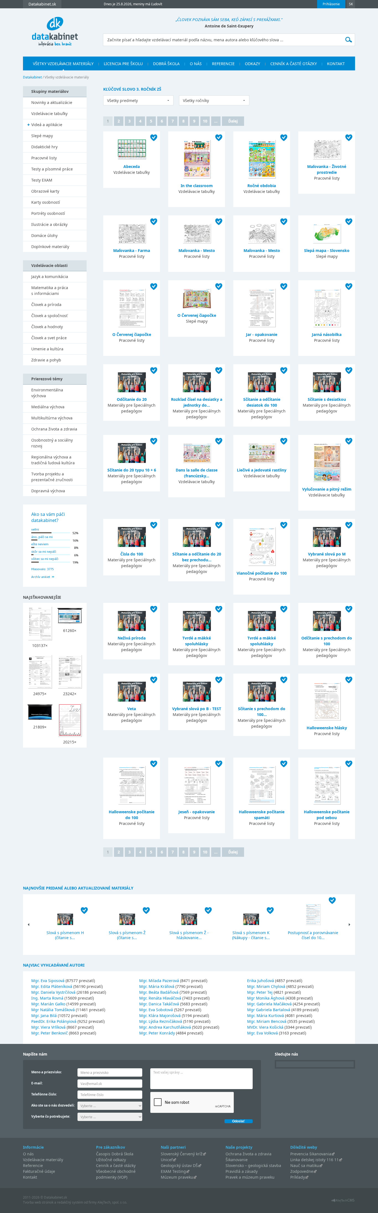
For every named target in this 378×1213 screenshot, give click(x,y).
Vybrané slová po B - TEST (196, 708)
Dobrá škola (166, 63)
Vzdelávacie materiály (43, 1159)
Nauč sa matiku (304, 1165)
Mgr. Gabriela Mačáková (269, 1003)
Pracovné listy (44, 157)
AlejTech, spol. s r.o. (112, 1202)
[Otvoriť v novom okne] (343, 1201)
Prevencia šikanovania (310, 1153)
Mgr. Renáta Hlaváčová (160, 998)
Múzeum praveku (177, 1177)
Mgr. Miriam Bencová (266, 1021)
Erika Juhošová (260, 980)
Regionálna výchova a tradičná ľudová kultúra (53, 459)
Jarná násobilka (326, 334)
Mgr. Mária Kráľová (156, 986)
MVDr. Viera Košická (265, 1027)
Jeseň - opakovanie (196, 811)
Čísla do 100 (131, 554)
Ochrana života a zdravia (54, 429)
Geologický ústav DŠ (179, 1165)
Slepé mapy (42, 135)
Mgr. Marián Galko (48, 1003)
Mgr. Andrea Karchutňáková (165, 1027)
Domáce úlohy (44, 235)
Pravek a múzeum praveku (250, 1177)
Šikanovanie (237, 1159)
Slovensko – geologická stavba (253, 1165)
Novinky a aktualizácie (51, 102)
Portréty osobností (48, 213)
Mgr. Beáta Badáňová (158, 992)
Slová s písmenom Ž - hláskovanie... (189, 935)
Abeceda (131, 166)
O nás (196, 63)
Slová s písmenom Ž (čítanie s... (127, 935)
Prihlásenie (331, 4)
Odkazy (252, 63)
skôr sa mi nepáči (43, 551)
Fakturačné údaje (39, 1171)
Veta (131, 708)
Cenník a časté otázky (293, 63)
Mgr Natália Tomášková (53, 1009)
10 (205, 121)
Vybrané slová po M (327, 554)
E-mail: (37, 1083)
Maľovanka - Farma (131, 250)
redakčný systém (70, 1202)
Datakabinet (32, 77)
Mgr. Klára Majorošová (160, 1015)
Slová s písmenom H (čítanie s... (65, 935)
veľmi (35, 529)
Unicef (167, 1159)
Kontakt (336, 63)
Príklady (297, 1177)
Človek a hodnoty (47, 326)
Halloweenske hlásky (327, 727)
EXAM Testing (173, 1171)
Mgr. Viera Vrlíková (48, 1027)
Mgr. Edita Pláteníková (51, 986)
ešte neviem (39, 544)
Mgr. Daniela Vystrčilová (53, 992)
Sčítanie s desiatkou (327, 399)
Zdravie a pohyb (46, 360)
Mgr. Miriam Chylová (266, 986)
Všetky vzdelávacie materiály (63, 63)
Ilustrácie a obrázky (49, 224)
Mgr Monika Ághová (265, 998)
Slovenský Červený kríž (182, 1153)
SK (351, 4)
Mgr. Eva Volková (262, 1033)
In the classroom (197, 185)
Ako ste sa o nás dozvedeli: (53, 1105)
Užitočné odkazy (111, 1159)
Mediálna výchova (47, 406)
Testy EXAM (41, 180)
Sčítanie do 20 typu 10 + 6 (131, 470)
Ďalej (233, 121)
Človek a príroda (46, 304)
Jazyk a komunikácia (49, 276)
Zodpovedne (301, 1171)
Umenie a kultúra (47, 348)
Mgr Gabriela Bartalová (268, 1009)
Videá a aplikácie (46, 124)
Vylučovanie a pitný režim (326, 489)
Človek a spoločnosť (49, 315)
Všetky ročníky (196, 100)
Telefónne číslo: (44, 1094)
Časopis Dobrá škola (114, 1153)
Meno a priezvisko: (46, 1072)
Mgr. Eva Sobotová (156, 1009)
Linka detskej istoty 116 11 (314, 1159)
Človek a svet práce (49, 337)
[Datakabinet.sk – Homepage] (55, 28)
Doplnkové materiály (50, 246)
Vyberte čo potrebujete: (50, 1116)
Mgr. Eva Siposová (47, 980)
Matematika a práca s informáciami (49, 290)
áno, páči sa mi (42, 537)
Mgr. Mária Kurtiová (265, 1015)
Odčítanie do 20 (132, 399)
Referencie (223, 63)
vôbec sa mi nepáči (44, 559)
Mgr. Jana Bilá (44, 1015)
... (216, 121)
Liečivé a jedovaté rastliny (261, 470)
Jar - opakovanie (261, 334)
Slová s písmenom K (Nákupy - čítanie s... (251, 935)
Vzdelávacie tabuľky (49, 113)
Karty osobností (45, 202)
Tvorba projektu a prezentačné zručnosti (52, 476)
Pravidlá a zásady (242, 1171)
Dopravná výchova (48, 490)
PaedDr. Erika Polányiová (53, 1021)
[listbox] (138, 100)
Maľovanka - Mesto (196, 250)
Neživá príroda (132, 638)
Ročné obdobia (261, 185)
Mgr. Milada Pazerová (159, 980)
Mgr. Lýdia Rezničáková (160, 1021)
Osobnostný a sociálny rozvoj (52, 442)
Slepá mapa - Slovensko (326, 250)
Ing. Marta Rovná (47, 998)
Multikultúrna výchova (52, 418)
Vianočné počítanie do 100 (262, 573)
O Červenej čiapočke (131, 334)
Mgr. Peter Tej (260, 992)
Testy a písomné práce (52, 169)
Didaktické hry (44, 146)
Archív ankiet (40, 577)
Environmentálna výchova (47, 392)
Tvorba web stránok (38, 1202)
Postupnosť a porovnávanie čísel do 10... (313, 935)
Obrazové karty (45, 191)
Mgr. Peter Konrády (157, 1033)
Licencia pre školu (123, 63)
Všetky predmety (122, 100)
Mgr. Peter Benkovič (49, 1033)
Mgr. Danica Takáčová (159, 1003)
